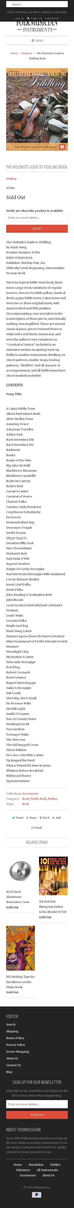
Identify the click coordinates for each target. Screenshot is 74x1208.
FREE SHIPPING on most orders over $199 (37, 12)
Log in (19, 18)
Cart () (36, 18)
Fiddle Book (38, 799)
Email (38, 827)
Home (18, 1165)
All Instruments (47, 1170)
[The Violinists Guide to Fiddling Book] (37, 109)
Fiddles (55, 1165)
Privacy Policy (15, 1045)
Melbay (11, 179)
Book (25, 799)
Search (10, 1024)
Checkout (52, 18)
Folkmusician (42, 1187)
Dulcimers (23, 1170)
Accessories (30, 793)
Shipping (12, 1031)
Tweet (19, 817)
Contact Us (13, 1065)
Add (58, 817)
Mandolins (36, 1165)
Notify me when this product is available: (35, 211)
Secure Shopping (17, 1051)
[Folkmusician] (37, 25)
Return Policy (15, 1038)
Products (27, 53)
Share (33, 817)
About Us (12, 1058)
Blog (9, 1072)
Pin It (46, 817)
